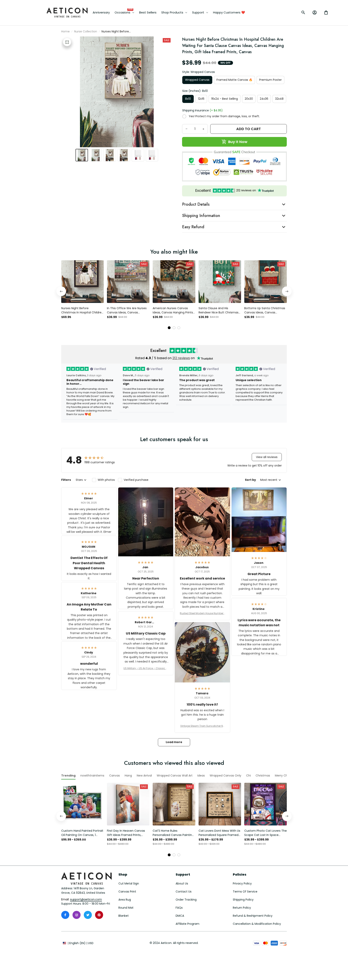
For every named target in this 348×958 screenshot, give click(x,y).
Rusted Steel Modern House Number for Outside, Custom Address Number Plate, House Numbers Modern (202, 613)
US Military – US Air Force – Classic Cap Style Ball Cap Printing (145, 668)
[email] (86, 899)
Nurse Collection (85, 31)
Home (65, 31)
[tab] (169, 328)
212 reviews (181, 358)
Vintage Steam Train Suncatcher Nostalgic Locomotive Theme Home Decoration (202, 726)
